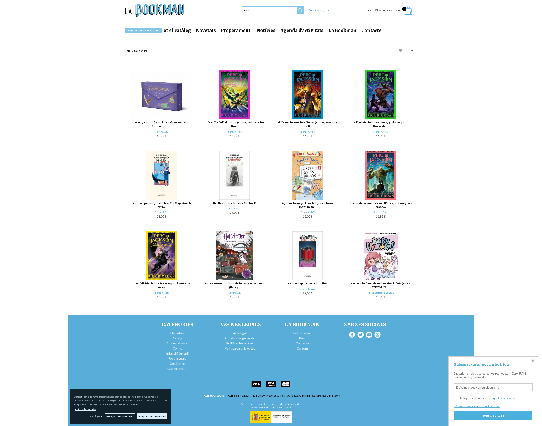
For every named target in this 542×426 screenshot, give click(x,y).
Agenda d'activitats (302, 30)
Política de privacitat (240, 348)
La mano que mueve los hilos (307, 283)
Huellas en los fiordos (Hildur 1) (234, 203)
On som (302, 348)
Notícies (266, 30)
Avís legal (240, 333)
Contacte (371, 30)
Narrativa (177, 333)
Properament (236, 30)
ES (370, 10)
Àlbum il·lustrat (177, 343)
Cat (361, 10)
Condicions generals (239, 338)
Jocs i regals (177, 358)
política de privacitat (505, 398)
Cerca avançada (318, 10)
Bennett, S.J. (161, 212)
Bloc (302, 338)
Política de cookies (240, 343)
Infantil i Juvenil (177, 353)
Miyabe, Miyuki (307, 288)
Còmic (177, 348)
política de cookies (85, 409)
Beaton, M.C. (307, 212)
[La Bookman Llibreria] (154, 11)
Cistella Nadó (177, 368)
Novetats (206, 30)
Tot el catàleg (175, 30)
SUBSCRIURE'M (493, 415)
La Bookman (342, 30)
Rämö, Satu (234, 208)
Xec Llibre (177, 363)
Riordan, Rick (234, 131)
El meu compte (387, 10)
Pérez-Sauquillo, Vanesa (381, 292)
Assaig (177, 338)
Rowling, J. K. (161, 131)
